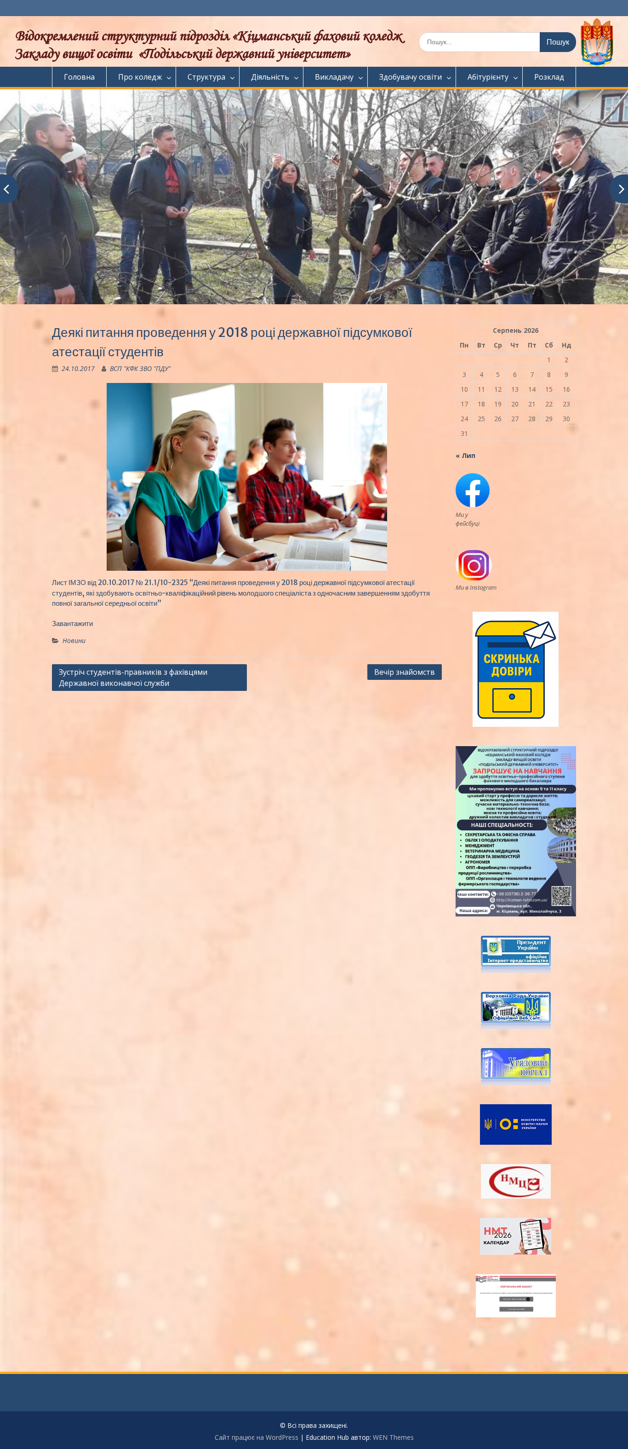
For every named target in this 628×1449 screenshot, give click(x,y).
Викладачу (334, 77)
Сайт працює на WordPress (256, 1437)
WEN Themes (393, 1437)
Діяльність (270, 77)
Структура (206, 77)
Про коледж (140, 77)
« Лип (465, 455)
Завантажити (72, 623)
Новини (74, 640)
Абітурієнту (488, 77)
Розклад (549, 77)
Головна (79, 77)
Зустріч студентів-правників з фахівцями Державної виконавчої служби (133, 677)
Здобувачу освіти (410, 77)
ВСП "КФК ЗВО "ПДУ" (140, 368)
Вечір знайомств (404, 672)
